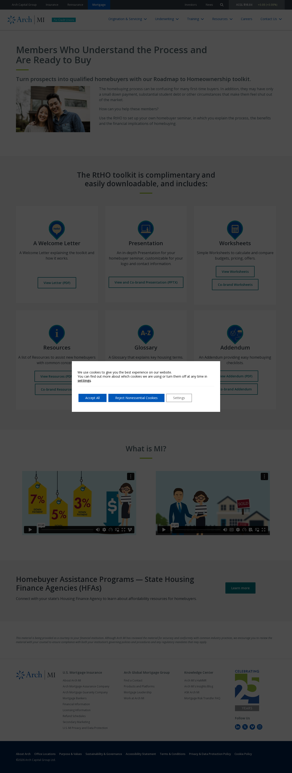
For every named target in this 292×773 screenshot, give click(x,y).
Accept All (92, 398)
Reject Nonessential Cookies (136, 398)
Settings (179, 398)
